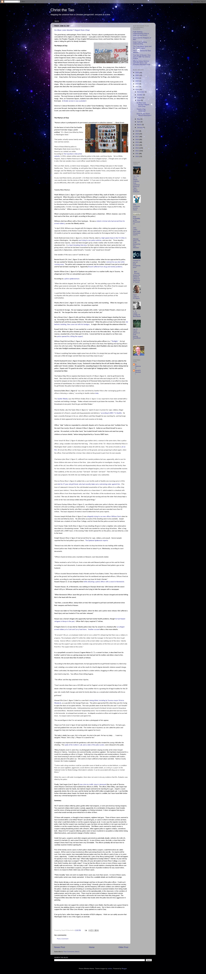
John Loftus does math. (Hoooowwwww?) (137, 231)
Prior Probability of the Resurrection (136, 220)
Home (57, 21)
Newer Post (59, 947)
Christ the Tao (62, 10)
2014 (137, 145)
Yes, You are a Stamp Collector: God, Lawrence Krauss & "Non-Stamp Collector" (136, 184)
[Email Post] (85, 930)
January (140, 127)
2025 (137, 75)
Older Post (123, 947)
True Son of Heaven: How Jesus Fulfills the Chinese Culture (142, 56)
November (141, 92)
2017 (137, 136)
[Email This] (90, 930)
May (138, 119)
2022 (137, 84)
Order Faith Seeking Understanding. (140, 43)
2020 (137, 89)
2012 (137, 151)
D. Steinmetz (138, 366)
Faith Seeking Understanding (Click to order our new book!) (141, 33)
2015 (137, 142)
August (139, 97)
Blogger (124, 968)
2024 (137, 78)
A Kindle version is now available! (74, 101)
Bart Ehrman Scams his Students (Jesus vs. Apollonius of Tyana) (136, 277)
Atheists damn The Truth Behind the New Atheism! (136, 243)
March (139, 124)
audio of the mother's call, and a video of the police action (84, 745)
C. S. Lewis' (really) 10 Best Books (137, 313)
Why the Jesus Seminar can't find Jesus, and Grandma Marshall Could (141, 62)
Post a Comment (62, 939)
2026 (137, 72)
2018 (137, 134)
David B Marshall (138, 372)
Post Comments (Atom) (71, 951)
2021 (137, 86)
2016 (137, 139)
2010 (137, 156)
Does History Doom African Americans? (144, 114)
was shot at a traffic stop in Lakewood (93, 784)
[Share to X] (94, 930)
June (139, 100)
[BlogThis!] (92, 930)
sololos (110, 968)
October (140, 95)
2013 (137, 148)
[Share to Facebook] (96, 930)
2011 (137, 153)
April (139, 122)
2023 (137, 81)
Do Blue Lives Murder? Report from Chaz (72, 30)
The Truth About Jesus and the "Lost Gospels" (142, 47)
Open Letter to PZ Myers (136, 296)
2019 (137, 131)
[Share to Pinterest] (98, 930)
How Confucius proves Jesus (136, 207)
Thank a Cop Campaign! (141, 110)
